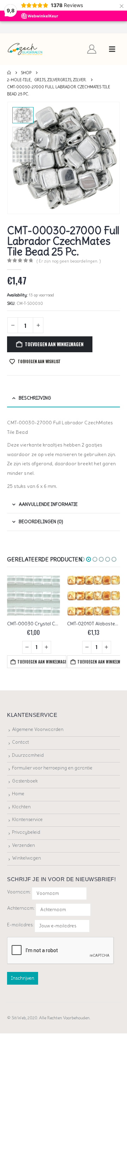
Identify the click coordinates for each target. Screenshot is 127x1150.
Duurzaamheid (28, 755)
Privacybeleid (26, 832)
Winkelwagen (26, 858)
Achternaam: (21, 908)
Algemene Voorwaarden (38, 729)
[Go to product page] (33, 595)
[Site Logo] (25, 49)
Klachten (21, 807)
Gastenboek (25, 781)
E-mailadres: (21, 924)
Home (18, 794)
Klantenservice (27, 819)
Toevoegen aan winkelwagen (54, 344)
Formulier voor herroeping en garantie (52, 768)
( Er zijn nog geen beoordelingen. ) (69, 261)
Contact (20, 742)
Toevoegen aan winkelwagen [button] (41, 662)
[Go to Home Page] (9, 72)
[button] (112, 49)
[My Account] (91, 49)
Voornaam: (19, 892)
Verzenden (23, 845)
